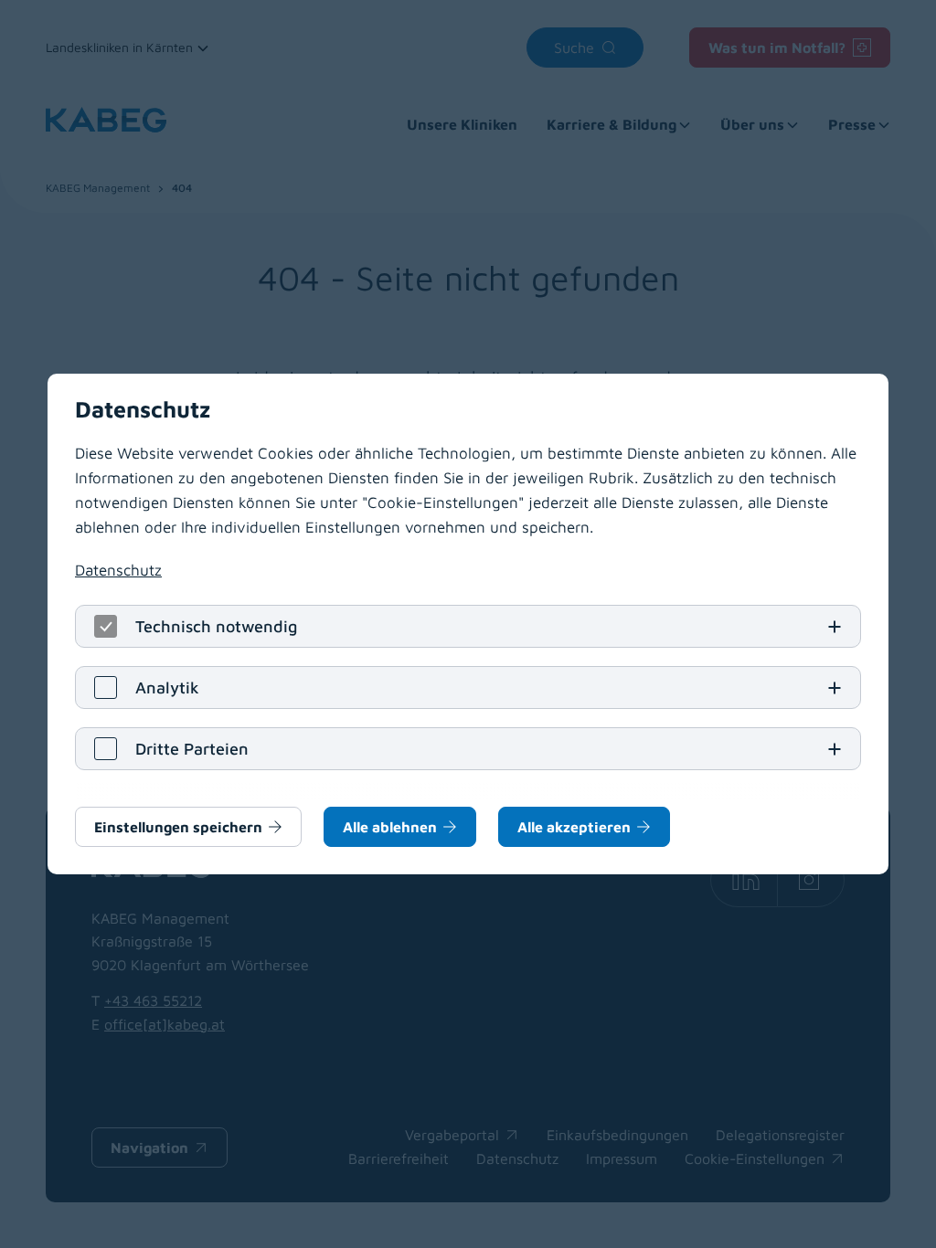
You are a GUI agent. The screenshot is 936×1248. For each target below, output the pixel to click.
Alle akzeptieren (574, 827)
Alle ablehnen (390, 827)
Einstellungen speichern (178, 827)
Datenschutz (118, 570)
